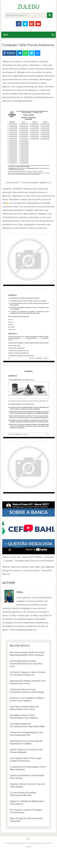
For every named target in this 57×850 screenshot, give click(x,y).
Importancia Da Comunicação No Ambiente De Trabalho (26, 742)
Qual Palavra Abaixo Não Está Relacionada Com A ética (24, 708)
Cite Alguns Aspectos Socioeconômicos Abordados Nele (27, 725)
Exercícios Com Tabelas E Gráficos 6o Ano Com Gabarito (27, 699)
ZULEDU (28, 6)
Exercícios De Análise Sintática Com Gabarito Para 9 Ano (28, 682)
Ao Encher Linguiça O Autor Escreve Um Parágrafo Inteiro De (27, 673)
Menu (5, 34)
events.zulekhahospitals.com (17, 843)
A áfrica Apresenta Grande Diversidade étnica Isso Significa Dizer (26, 664)
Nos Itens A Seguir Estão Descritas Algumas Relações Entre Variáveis (27, 653)
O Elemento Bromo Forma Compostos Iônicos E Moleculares (27, 690)
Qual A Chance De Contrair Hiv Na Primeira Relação (26, 751)
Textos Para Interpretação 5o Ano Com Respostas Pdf (26, 733)
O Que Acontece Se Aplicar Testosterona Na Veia (23, 794)
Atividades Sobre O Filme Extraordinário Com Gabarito (24, 716)
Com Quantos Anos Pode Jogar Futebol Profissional (25, 759)
